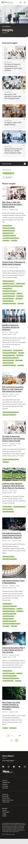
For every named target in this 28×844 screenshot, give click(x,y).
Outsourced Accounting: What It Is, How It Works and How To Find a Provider (13, 650)
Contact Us (5, 794)
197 (19, 736)
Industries (4, 808)
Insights (4, 814)
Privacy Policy (6, 798)
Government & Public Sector (9, 291)
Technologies (5, 812)
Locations (4, 784)
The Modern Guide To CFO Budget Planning (12, 124)
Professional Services (8, 233)
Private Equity (19, 298)
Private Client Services (8, 298)
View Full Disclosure (7, 834)
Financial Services (7, 288)
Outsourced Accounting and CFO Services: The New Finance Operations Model (13, 151)
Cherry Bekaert (6, 26)
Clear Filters (8, 177)
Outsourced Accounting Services (10, 358)
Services (4, 810)
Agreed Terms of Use (7, 800)
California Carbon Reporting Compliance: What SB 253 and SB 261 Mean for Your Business (13, 485)
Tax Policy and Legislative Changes (11, 623)
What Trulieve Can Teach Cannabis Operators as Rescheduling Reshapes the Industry (11, 705)
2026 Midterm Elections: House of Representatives (13, 581)
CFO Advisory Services (8, 283)
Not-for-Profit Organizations (9, 613)
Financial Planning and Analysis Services (12, 286)
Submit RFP (5, 796)
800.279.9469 (10, 760)
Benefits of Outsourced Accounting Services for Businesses (10, 327)
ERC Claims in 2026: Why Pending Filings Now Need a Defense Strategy (12, 204)
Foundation (5, 786)
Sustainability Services (8, 511)
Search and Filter (6, 164)
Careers (4, 816)
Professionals (5, 782)
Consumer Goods (7, 225)
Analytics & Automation (8, 281)
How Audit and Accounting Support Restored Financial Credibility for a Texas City (12, 535)
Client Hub (5, 788)
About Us (4, 780)
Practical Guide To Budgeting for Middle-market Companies (13, 263)
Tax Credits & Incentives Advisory (11, 238)
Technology (14, 240)
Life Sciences (20, 296)
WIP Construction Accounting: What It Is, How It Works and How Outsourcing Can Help (13, 389)
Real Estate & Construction (9, 235)
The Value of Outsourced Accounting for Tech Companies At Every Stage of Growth (13, 67)
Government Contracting (9, 228)
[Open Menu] (25, 2)
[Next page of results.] (16, 740)
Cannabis (5, 728)
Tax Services (6, 240)
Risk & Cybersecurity (8, 509)
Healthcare (19, 293)
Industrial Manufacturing (8, 230)
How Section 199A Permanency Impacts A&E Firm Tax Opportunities (12, 96)
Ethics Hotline (6, 802)
